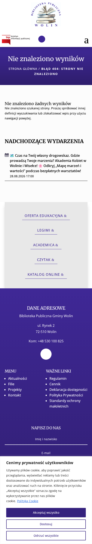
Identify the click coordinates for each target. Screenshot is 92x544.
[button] (86, 39)
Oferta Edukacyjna (44, 215)
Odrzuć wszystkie (46, 536)
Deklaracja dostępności (68, 389)
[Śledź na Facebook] (41, 39)
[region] (46, 500)
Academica (44, 245)
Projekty (15, 389)
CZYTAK (43, 259)
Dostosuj (46, 524)
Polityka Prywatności (66, 395)
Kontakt (14, 395)
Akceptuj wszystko (46, 512)
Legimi (43, 230)
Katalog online (44, 274)
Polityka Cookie (27, 501)
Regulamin (58, 378)
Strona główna (23, 69)
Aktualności (17, 378)
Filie (11, 384)
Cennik (55, 384)
